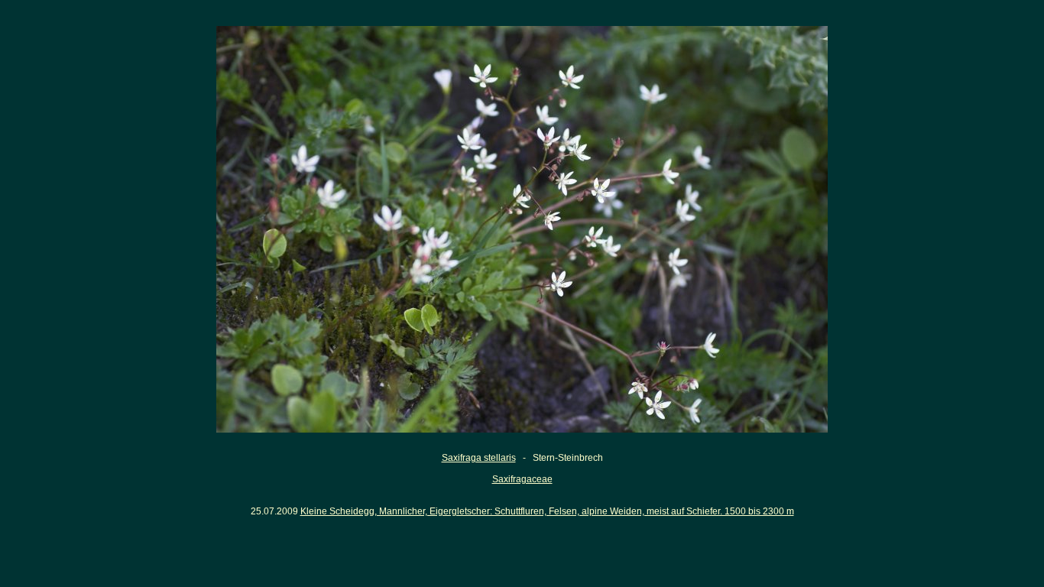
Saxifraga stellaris (479, 457)
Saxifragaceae (522, 479)
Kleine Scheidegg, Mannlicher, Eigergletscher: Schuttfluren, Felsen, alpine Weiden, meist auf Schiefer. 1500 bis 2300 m (547, 511)
